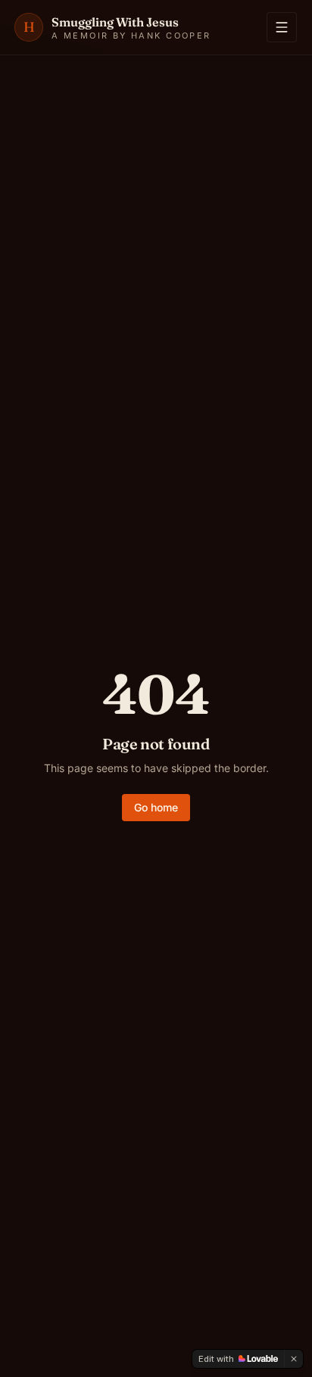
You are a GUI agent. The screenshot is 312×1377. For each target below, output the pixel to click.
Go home (156, 807)
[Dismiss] (294, 1359)
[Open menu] (282, 27)
